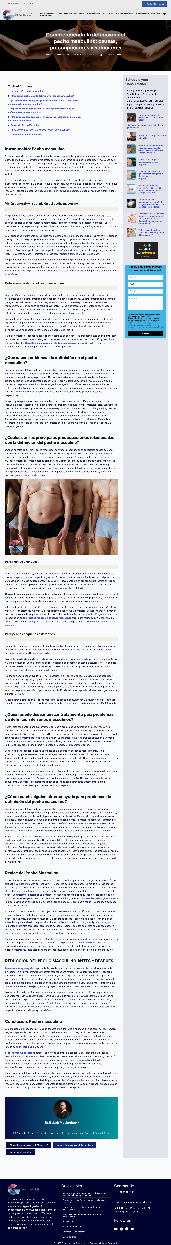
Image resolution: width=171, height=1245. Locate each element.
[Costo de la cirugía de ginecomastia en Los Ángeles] (131, 162)
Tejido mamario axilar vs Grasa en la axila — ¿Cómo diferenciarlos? (151, 232)
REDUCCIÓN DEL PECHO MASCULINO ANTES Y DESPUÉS (40, 130)
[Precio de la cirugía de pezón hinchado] (131, 136)
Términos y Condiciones (74, 1231)
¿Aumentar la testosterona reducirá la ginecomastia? (145, 126)
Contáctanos (46, 16)
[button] (55, 14)
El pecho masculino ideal (18, 1052)
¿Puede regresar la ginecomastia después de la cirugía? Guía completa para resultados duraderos (151, 203)
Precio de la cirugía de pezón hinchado (152, 136)
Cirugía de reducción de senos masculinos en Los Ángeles (84, 1201)
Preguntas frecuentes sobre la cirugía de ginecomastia (82, 1215)
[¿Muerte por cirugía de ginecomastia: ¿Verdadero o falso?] (131, 117)
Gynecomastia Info (95, 14)
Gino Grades (78, 14)
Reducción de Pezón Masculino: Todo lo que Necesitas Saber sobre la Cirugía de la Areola (150, 189)
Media (110, 14)
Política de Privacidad (73, 1226)
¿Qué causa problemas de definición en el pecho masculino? (42, 96)
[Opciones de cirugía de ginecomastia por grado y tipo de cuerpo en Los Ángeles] (131, 175)
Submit (145, 333)
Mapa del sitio (69, 1237)
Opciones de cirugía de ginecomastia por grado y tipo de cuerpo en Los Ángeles (150, 175)
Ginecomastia (63, 14)
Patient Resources (124, 14)
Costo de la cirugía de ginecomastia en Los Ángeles (148, 162)
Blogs (163, 14)
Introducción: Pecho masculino (27, 91)
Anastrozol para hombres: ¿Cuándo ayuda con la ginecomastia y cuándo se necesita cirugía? (150, 149)
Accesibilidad (69, 1221)
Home (48, 54)
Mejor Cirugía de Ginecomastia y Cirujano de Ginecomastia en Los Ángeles (84, 1194)
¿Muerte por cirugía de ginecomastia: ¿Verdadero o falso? (151, 117)
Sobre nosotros (47, 14)
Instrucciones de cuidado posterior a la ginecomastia (81, 1208)
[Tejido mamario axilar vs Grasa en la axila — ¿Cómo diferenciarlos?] (131, 232)
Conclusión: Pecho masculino (26, 134)
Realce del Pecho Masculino (25, 125)
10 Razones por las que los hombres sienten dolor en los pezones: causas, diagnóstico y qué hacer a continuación (151, 219)
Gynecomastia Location (147, 14)
